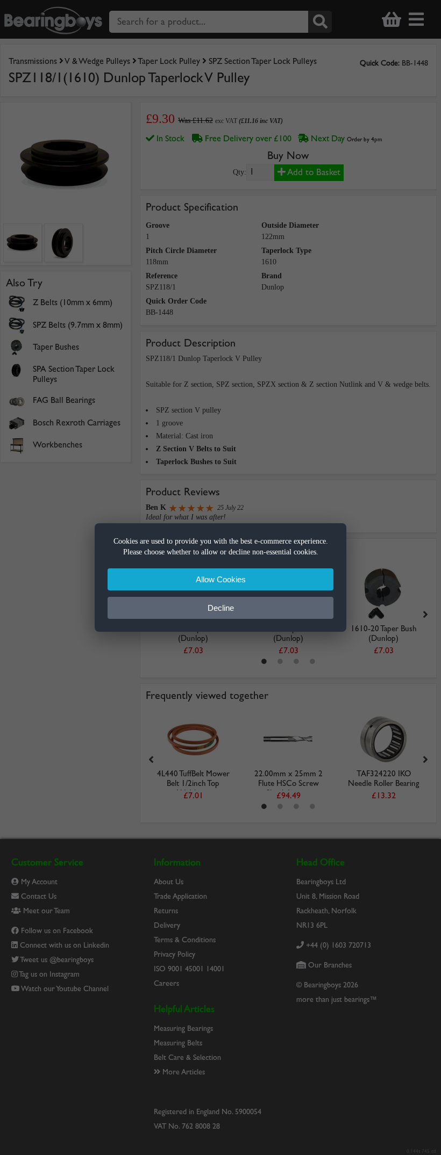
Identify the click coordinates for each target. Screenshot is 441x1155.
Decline (221, 607)
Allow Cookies (221, 579)
